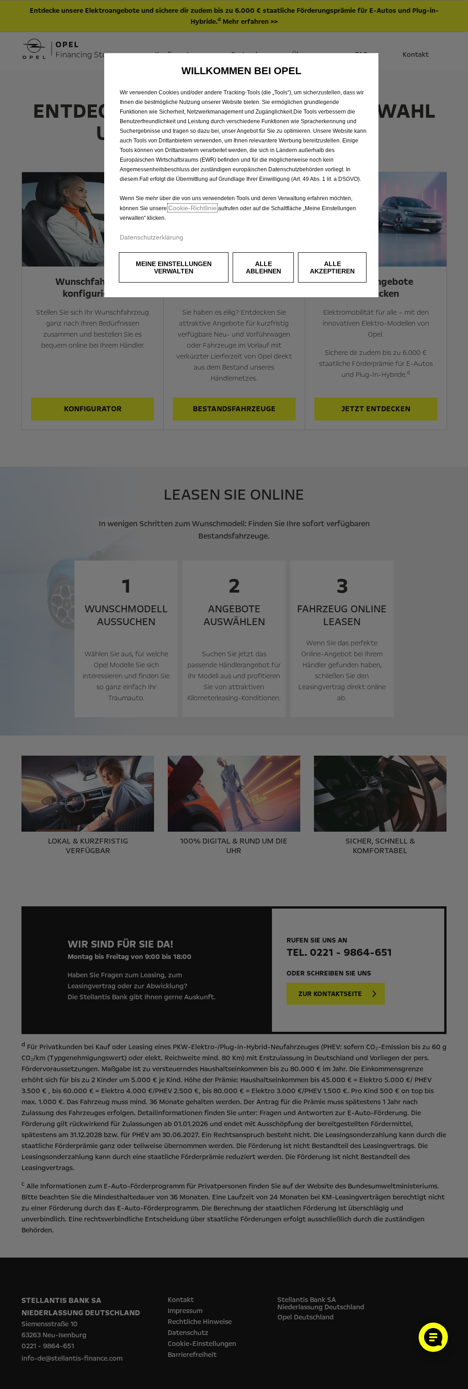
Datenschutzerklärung (151, 237)
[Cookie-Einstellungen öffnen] (433, 1337)
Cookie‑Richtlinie (192, 208)
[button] (174, 267)
